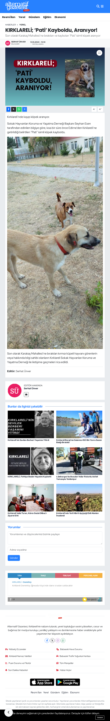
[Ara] (98, 6)
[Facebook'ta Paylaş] (8, 109)
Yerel (22, 17)
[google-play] (68, 681)
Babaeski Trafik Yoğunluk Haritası (75, 656)
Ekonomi (60, 17)
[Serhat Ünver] (14, 390)
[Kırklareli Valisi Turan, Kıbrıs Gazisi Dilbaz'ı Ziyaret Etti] (31, 497)
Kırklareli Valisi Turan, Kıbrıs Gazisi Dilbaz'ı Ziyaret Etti (27, 514)
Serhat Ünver (31, 388)
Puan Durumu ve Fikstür (20, 663)
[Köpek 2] (55, 242)
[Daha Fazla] (24, 109)
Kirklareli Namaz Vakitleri (20, 656)
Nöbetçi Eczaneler (17, 649)
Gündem (34, 17)
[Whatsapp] (63, 640)
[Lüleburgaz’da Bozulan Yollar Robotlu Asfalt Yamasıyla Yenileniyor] (79, 460)
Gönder (14, 557)
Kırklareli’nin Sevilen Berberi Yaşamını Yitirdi (28, 440)
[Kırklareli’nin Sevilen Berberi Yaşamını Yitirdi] (31, 424)
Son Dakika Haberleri (18, 670)
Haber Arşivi (65, 670)
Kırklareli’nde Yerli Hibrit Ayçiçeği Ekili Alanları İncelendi (77, 514)
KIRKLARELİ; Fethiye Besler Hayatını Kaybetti (29, 476)
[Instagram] (57, 640)
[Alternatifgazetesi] (17, 6)
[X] (52, 640)
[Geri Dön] (8, 712)
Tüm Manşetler (66, 663)
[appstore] (42, 681)
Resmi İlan (8, 17)
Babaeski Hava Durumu (71, 649)
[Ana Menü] (102, 6)
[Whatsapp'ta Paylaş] (19, 109)
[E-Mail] (26, 394)
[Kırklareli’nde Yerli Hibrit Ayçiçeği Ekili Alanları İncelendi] (79, 497)
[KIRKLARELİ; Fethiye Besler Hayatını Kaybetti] (31, 460)
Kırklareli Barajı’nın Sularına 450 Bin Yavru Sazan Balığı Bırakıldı (79, 441)
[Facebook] (47, 640)
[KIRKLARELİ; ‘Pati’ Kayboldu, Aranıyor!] (55, 77)
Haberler (10, 24)
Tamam (100, 718)
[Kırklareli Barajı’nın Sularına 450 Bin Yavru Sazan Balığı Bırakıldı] (79, 424)
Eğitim (47, 17)
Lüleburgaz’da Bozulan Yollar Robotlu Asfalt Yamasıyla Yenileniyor (77, 477)
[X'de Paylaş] (13, 109)
